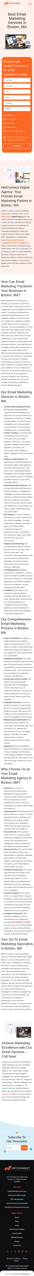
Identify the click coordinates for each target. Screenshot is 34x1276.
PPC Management (17, 1199)
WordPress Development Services (17, 1207)
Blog (17, 1221)
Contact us (6, 1094)
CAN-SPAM (16, 922)
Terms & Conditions (13, 1258)
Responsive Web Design (17, 1195)
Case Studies (17, 1233)
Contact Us (17, 1245)
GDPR (27, 922)
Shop (17, 1225)
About (17, 1217)
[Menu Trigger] (29, 4)
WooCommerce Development (17, 1203)
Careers (17, 1241)
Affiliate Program (17, 1237)
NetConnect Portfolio (17, 1229)
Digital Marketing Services (17, 1191)
